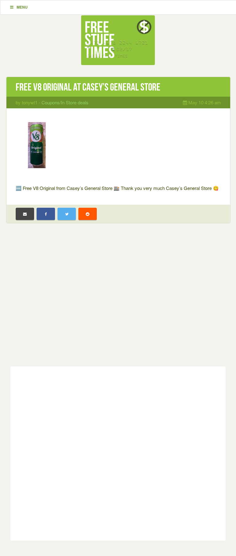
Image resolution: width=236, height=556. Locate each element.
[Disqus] (118, 452)
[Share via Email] (25, 214)
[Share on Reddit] (87, 214)
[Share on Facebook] (46, 214)
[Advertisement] (118, 299)
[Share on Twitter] (66, 214)
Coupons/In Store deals (64, 102)
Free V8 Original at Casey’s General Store (88, 87)
